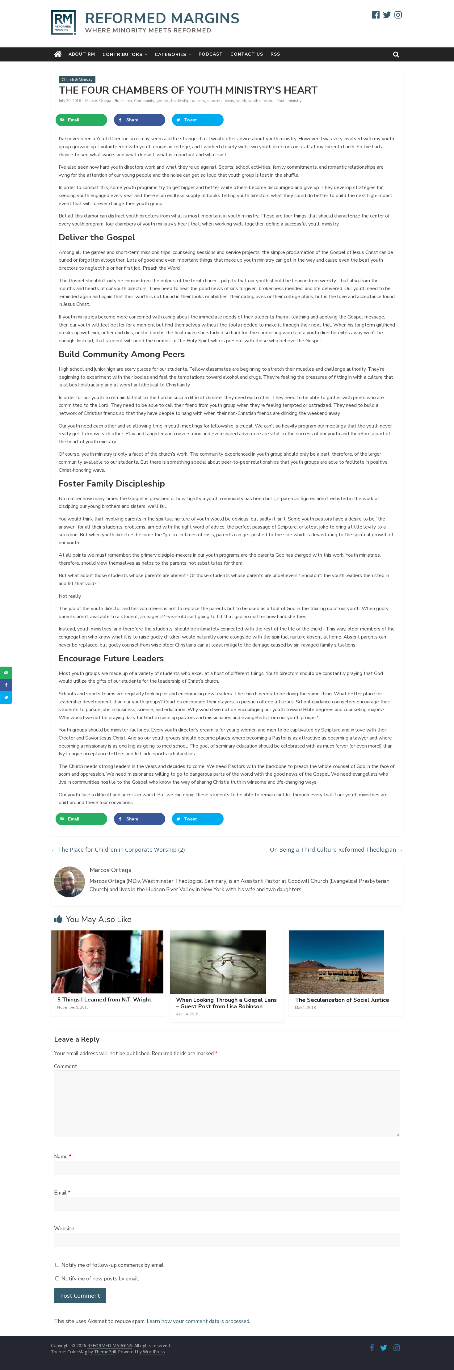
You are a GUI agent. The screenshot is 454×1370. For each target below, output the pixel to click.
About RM (82, 54)
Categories (170, 54)
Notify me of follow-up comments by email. (113, 1265)
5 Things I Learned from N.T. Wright (104, 999)
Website (64, 1228)
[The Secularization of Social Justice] (336, 934)
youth (241, 100)
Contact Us (246, 54)
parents (198, 100)
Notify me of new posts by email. (100, 1278)
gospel (162, 100)
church (126, 100)
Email (62, 1192)
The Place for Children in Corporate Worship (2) (118, 849)
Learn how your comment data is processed (198, 1321)
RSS (275, 54)
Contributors (122, 54)
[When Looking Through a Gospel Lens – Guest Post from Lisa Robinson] (218, 934)
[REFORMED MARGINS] (58, 54)
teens (229, 100)
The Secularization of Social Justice (342, 1000)
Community (144, 100)
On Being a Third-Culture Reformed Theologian (336, 849)
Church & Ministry (77, 79)
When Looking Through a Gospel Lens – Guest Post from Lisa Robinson (226, 1003)
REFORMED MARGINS (162, 18)
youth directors (261, 100)
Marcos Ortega (98, 100)
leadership (180, 100)
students (215, 100)
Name (63, 1156)
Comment (65, 1066)
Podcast (211, 54)
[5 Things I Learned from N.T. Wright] (107, 934)
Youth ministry (289, 100)
